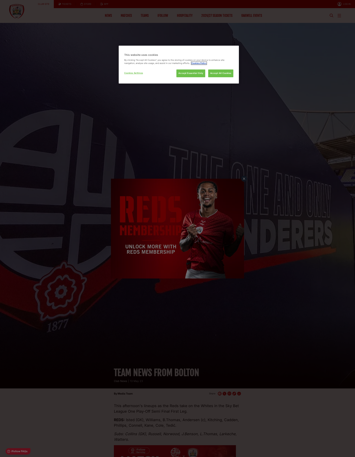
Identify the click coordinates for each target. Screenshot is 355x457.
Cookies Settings (133, 73)
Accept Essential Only (190, 73)
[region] (179, 65)
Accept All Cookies (220, 73)
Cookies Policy (199, 63)
